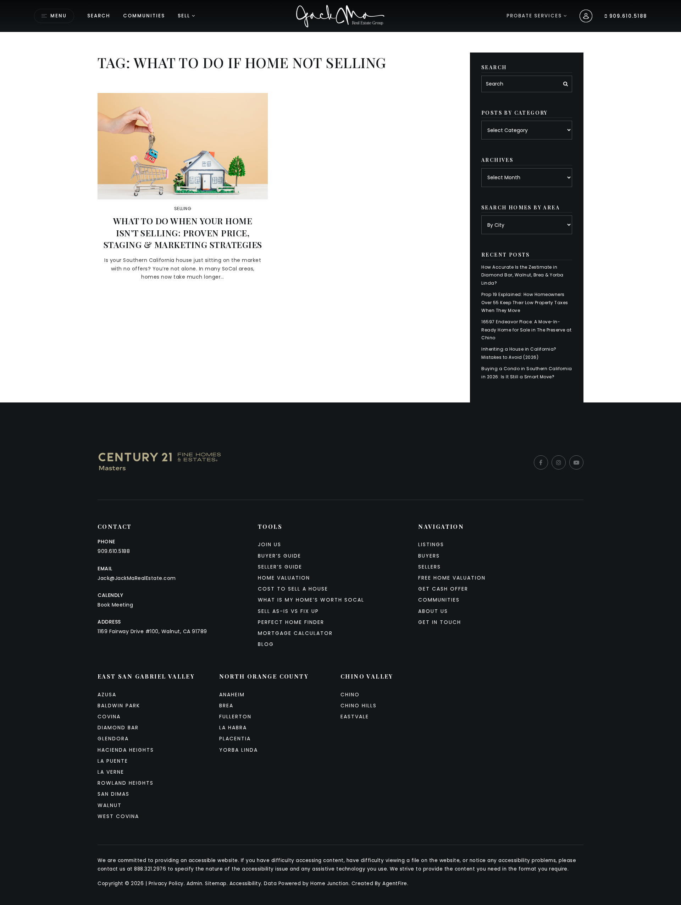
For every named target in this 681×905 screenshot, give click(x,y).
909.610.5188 (627, 16)
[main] (340, 201)
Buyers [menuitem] (429, 555)
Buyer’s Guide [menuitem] (279, 555)
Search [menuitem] (98, 15)
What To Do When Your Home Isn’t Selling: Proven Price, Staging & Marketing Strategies (183, 232)
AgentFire (394, 883)
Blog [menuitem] (266, 644)
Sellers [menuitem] (429, 566)
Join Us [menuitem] (269, 544)
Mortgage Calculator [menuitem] (295, 633)
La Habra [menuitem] (233, 727)
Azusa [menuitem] (107, 694)
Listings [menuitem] (431, 544)
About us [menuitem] (433, 611)
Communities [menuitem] (144, 15)
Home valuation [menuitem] (284, 577)
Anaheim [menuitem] (232, 694)
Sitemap (216, 883)
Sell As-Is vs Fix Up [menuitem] (288, 611)
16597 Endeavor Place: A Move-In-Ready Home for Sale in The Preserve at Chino (526, 330)
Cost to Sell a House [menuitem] (293, 588)
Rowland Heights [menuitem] (126, 782)
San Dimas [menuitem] (113, 793)
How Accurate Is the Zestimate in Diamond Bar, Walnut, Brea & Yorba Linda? (522, 275)
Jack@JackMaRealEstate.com (137, 578)
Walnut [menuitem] (110, 805)
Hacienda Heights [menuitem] (126, 749)
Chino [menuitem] (350, 694)
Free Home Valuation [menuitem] (452, 577)
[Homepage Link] (340, 15)
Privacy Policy (166, 883)
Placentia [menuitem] (235, 738)
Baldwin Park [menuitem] (119, 705)
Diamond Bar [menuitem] (118, 727)
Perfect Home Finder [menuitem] (291, 622)
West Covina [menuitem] (118, 816)
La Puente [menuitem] (113, 760)
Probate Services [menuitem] (535, 15)
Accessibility (245, 883)
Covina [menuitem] (109, 716)
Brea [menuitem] (226, 705)
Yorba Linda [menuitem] (238, 749)
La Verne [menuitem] (111, 771)
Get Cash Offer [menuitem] (443, 588)
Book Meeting (115, 604)
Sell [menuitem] (184, 15)
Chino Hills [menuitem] (358, 705)
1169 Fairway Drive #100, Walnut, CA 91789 (152, 631)
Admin (195, 883)
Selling (183, 208)
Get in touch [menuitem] (439, 622)
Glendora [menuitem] (113, 738)
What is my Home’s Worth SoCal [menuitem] (311, 599)
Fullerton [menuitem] (235, 716)
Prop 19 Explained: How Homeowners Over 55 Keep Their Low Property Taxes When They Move (524, 302)
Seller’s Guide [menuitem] (280, 566)
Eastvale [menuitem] (354, 716)
